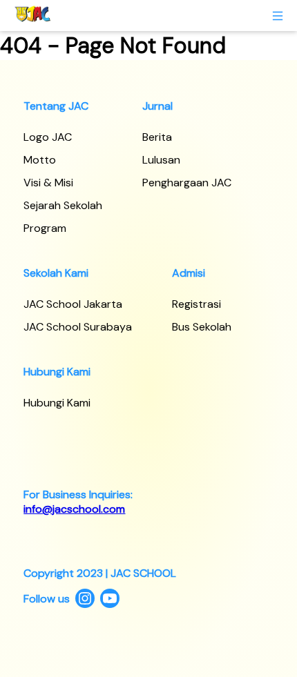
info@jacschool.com (74, 509)
